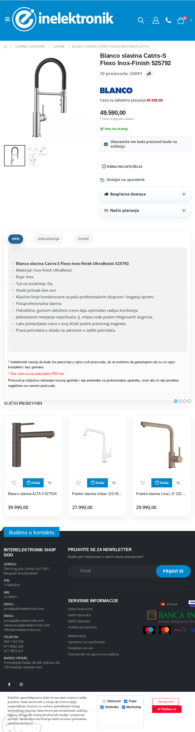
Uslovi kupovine (80, 609)
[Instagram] (21, 684)
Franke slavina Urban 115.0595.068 (97, 493)
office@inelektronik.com (22, 629)
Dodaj (35, 483)
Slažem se (168, 709)
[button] (141, 20)
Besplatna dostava (128, 193)
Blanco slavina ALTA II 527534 (32, 493)
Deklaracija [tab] (48, 238)
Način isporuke (79, 615)
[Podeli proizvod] (149, 73)
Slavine (58, 46)
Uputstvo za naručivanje (86, 642)
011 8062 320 (13, 646)
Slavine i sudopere (30, 46)
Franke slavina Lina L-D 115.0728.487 (161, 493)
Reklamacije (77, 636)
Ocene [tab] (83, 238)
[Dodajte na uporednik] (49, 482)
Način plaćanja (124, 210)
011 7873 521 (13, 651)
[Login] (155, 20)
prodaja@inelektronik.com (24, 608)
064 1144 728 (13, 641)
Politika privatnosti (82, 627)
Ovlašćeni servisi (80, 648)
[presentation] (11, 98)
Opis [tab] (15, 238)
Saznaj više (165, 701)
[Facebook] (9, 684)
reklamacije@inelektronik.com (27, 625)
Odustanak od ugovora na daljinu (93, 654)
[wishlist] (14, 482)
